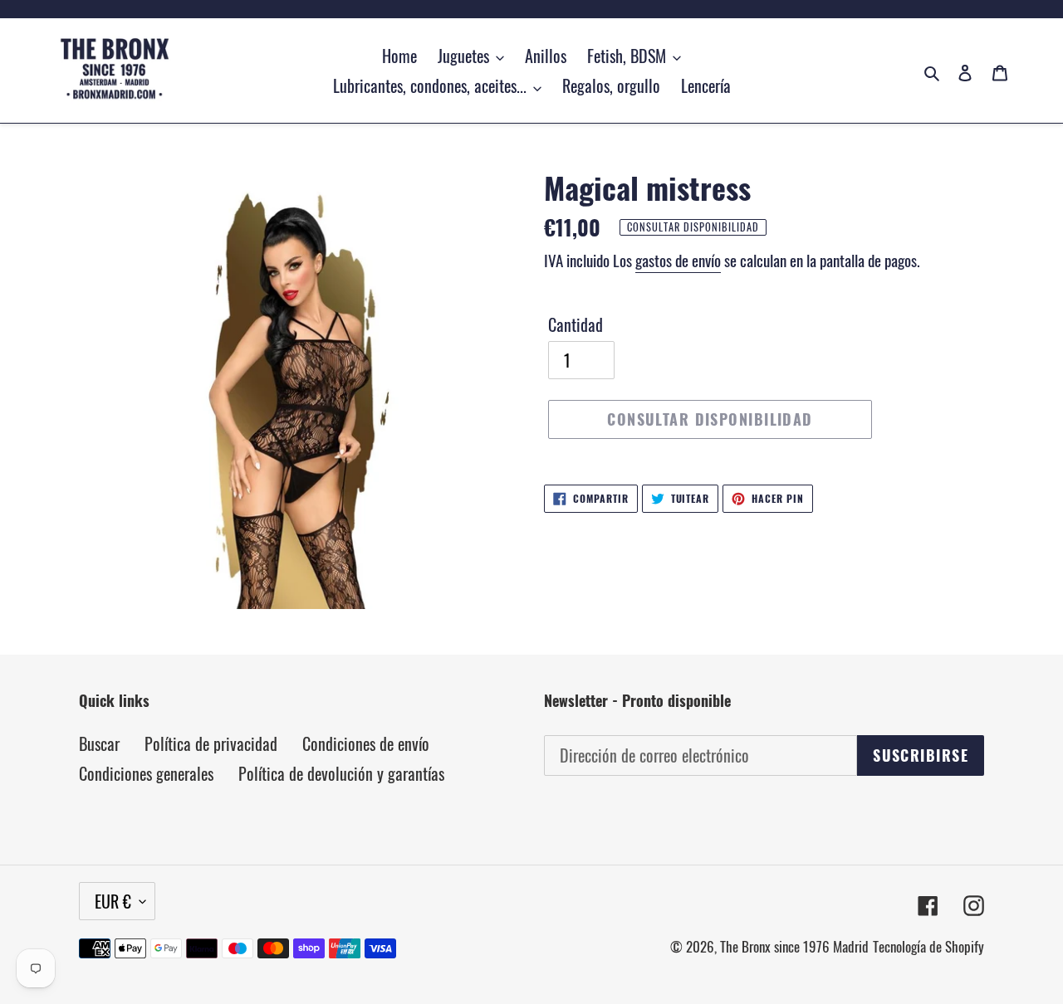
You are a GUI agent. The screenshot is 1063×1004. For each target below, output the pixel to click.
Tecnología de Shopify (928, 946)
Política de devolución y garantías (341, 773)
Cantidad (575, 324)
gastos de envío (678, 259)
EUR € (113, 901)
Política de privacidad (211, 743)
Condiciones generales (146, 773)
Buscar (99, 743)
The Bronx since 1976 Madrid (794, 946)
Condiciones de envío (365, 743)
